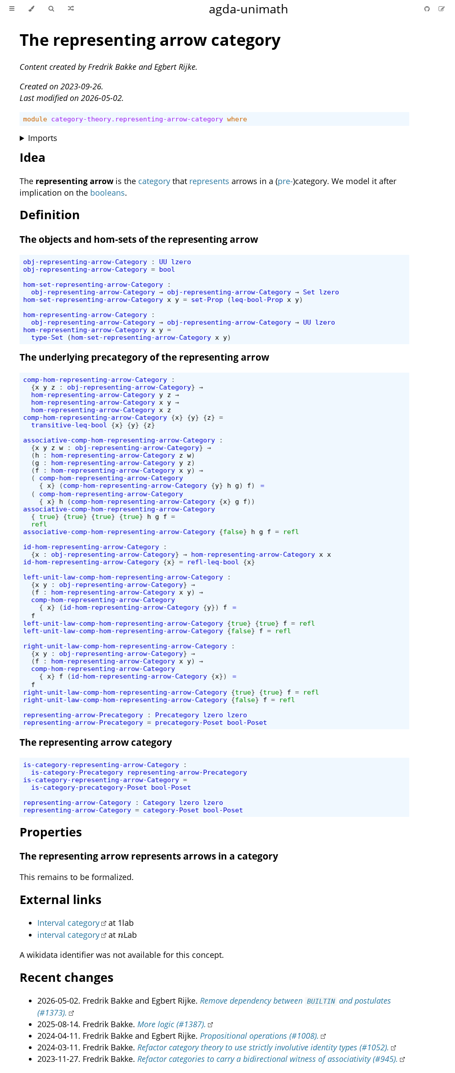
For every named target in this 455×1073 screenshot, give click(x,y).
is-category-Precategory (77, 772)
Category (159, 802)
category (154, 181)
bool (167, 269)
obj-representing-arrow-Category (85, 261)
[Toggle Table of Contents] (11, 9)
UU (163, 261)
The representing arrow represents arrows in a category (149, 856)
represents (209, 181)
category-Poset (171, 810)
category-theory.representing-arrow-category (137, 119)
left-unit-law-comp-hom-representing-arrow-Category (123, 577)
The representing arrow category (150, 40)
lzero (181, 261)
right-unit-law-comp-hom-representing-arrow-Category (125, 646)
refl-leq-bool (213, 562)
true (47, 516)
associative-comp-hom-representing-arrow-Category (119, 440)
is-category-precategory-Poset (89, 787)
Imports (42, 138)
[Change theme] (31, 9)
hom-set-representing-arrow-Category (93, 284)
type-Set (47, 337)
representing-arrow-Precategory (83, 715)
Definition (50, 214)
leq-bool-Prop (257, 299)
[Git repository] (428, 8)
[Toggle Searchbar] (51, 9)
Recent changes (66, 977)
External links (60, 899)
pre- (285, 181)
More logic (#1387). (171, 1024)
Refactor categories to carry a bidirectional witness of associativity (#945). (267, 1058)
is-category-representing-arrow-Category (101, 764)
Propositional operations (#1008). (259, 1035)
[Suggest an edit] (441, 8)
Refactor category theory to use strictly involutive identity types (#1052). (263, 1047)
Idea (32, 157)
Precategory (177, 715)
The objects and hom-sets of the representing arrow (139, 239)
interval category (68, 934)
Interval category (68, 922)
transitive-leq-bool (69, 425)
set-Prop (207, 299)
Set (309, 292)
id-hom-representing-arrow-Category (91, 547)
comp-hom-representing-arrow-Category (95, 379)
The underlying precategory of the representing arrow (144, 357)
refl (39, 524)
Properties (51, 832)
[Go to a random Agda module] (71, 9)
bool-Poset (247, 722)
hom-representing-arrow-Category (85, 314)
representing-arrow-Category (77, 802)
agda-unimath (248, 8)
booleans (107, 192)
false (233, 531)
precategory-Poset (189, 722)
